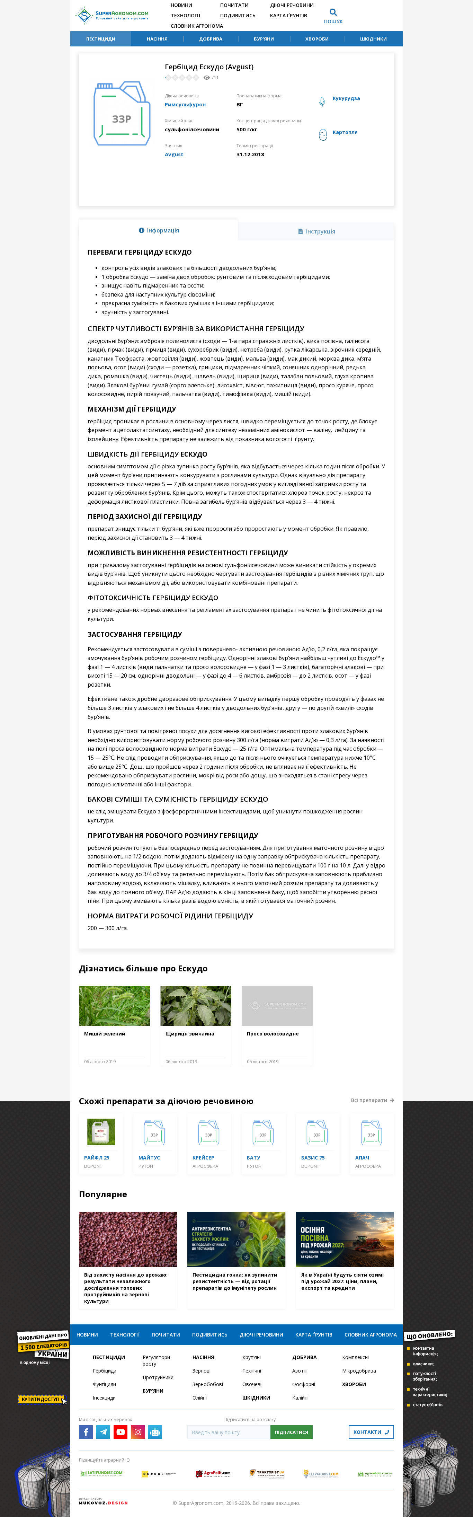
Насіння (157, 39)
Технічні (251, 1370)
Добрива (210, 39)
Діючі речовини (292, 5)
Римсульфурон (185, 104)
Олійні (200, 1397)
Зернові (202, 1370)
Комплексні (355, 1357)
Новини (181, 5)
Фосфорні (303, 1384)
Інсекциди (104, 1397)
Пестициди (100, 39)
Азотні (299, 1370)
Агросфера (205, 1166)
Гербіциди (104, 1370)
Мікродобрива (359, 1370)
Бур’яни (264, 39)
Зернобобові (208, 1384)
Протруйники (158, 1377)
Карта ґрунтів (288, 15)
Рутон (146, 1166)
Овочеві (251, 1384)
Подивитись (238, 15)
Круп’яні (251, 1357)
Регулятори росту (156, 1360)
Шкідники (373, 39)
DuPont (93, 1166)
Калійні (300, 1397)
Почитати (234, 5)
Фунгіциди (104, 1384)
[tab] (158, 230)
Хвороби (317, 39)
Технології (185, 15)
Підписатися (291, 1432)
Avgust (174, 154)
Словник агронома (197, 26)
